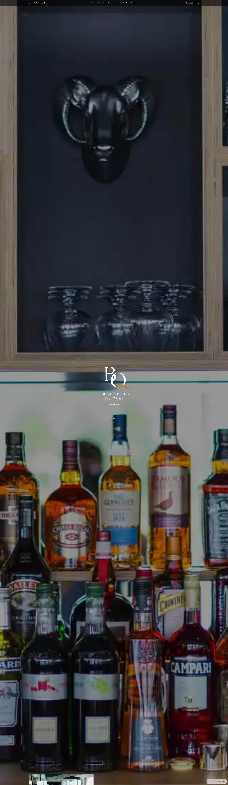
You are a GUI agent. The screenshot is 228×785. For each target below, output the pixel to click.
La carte (117, 3)
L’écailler (125, 3)
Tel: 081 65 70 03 (192, 3)
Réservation (96, 3)
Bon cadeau (107, 3)
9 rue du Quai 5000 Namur (39, 3)
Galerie (133, 3)
